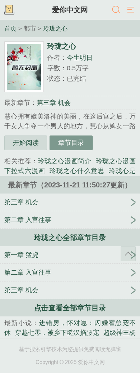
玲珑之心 (55, 28)
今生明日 (80, 57)
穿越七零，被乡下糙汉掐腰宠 (57, 332)
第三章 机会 (54, 102)
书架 (9, 10)
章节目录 (71, 142)
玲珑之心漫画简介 (64, 161)
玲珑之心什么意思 (77, 170)
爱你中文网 (70, 10)
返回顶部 (128, 253)
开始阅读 (26, 142)
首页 (10, 28)
